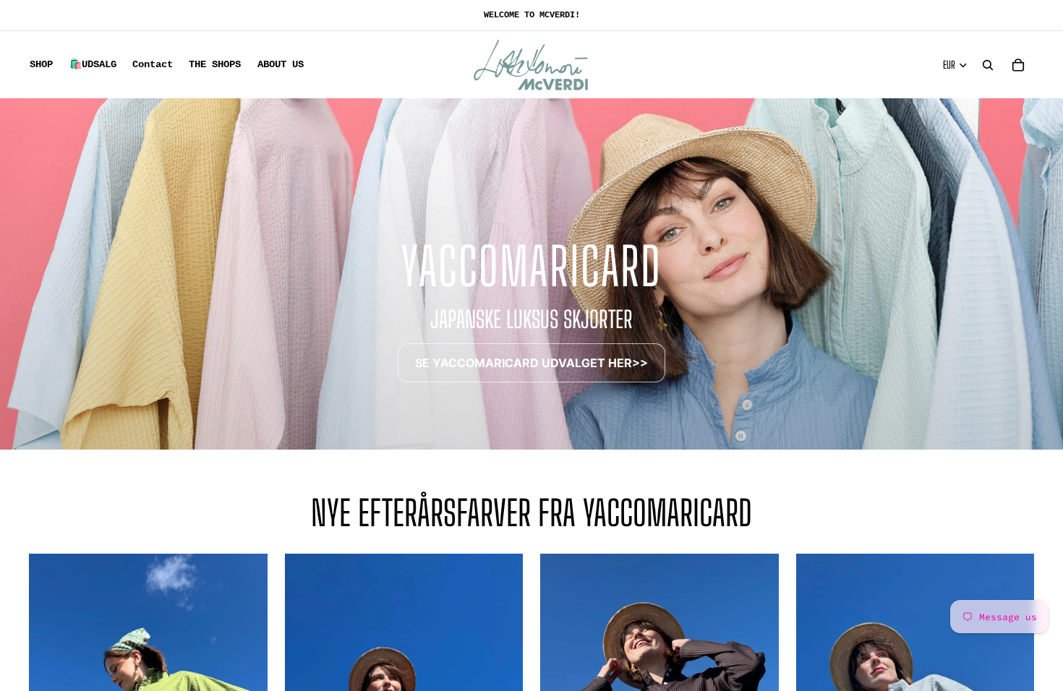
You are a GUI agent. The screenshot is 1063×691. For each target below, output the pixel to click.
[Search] (988, 65)
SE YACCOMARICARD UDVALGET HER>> (531, 363)
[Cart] (1018, 65)
